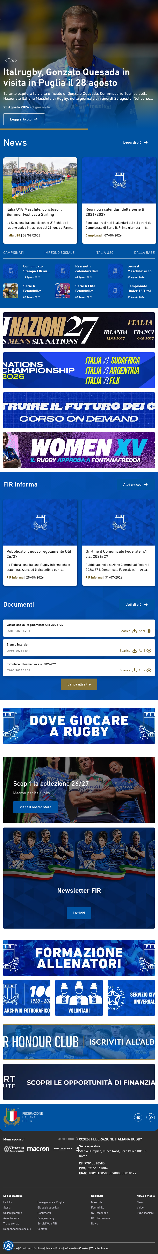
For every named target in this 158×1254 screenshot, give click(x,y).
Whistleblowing (99, 1248)
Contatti (42, 1228)
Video (140, 1207)
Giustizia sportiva (48, 1207)
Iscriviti (79, 913)
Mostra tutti (65, 1139)
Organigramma (12, 1212)
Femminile (97, 1207)
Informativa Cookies (76, 1248)
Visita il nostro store (35, 807)
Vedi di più (133, 604)
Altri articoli (132, 484)
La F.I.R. (8, 1202)
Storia (6, 1207)
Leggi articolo (20, 119)
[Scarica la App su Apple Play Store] (138, 1117)
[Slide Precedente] (5, 60)
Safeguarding (45, 1218)
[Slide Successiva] (16, 60)
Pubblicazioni (145, 1212)
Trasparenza (11, 1223)
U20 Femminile (100, 1218)
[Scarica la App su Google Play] (150, 1117)
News (94, 1223)
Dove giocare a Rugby (50, 1202)
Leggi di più (132, 142)
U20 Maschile (99, 1212)
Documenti (44, 1212)
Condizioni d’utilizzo (31, 1248)
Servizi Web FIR (47, 1223)
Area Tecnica (11, 1218)
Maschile (96, 1202)
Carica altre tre (79, 684)
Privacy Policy (54, 1248)
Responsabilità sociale (17, 1228)
